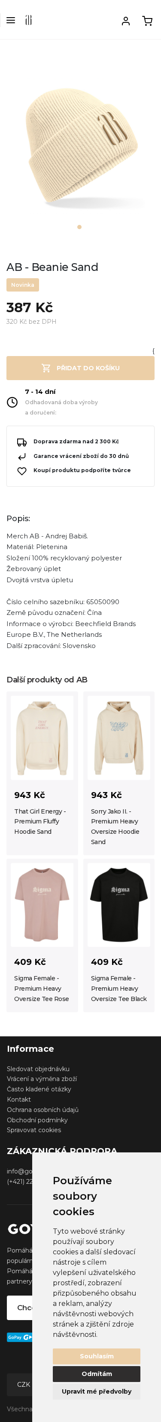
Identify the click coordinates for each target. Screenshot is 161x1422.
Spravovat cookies (34, 1130)
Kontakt (19, 1099)
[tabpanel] (80, 149)
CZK (24, 1384)
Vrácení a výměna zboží (42, 1079)
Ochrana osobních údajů (43, 1110)
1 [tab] (79, 227)
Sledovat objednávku (38, 1069)
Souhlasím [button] (97, 1356)
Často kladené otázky (39, 1089)
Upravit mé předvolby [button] (96, 1391)
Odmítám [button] (97, 1374)
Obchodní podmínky (37, 1120)
